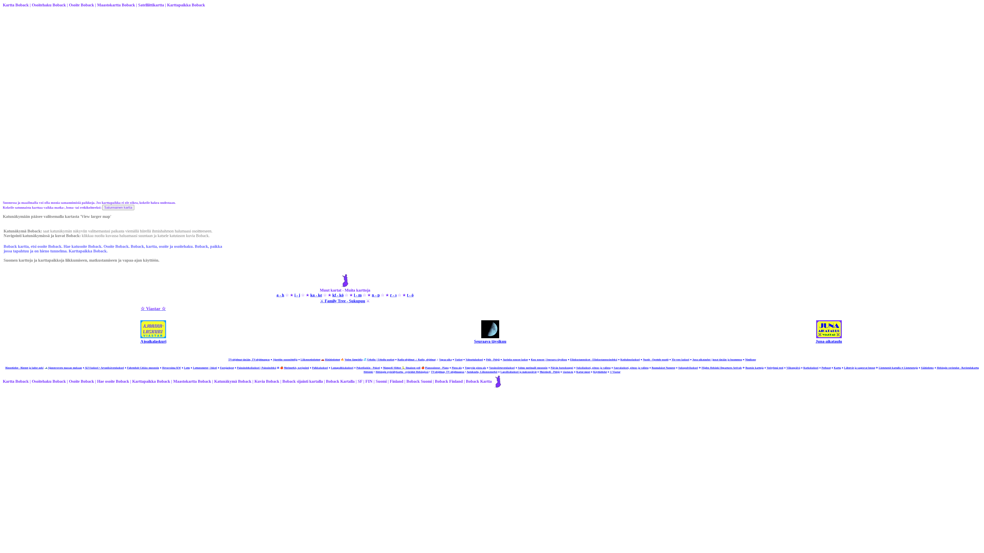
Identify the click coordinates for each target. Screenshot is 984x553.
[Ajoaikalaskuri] (153, 337)
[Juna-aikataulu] (829, 337)
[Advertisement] (156, 52)
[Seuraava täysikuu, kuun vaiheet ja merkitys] (490, 337)
